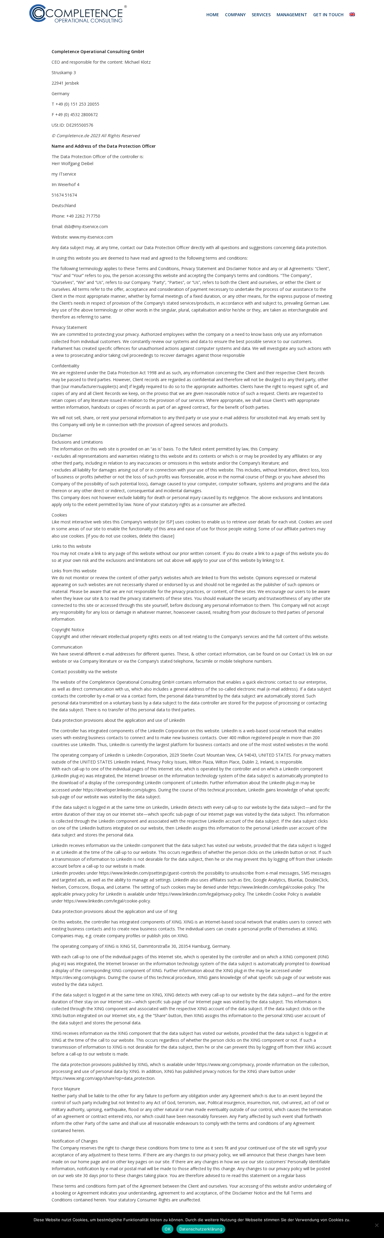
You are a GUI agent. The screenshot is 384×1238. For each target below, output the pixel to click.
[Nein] (377, 1225)
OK (167, 1229)
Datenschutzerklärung (200, 1229)
